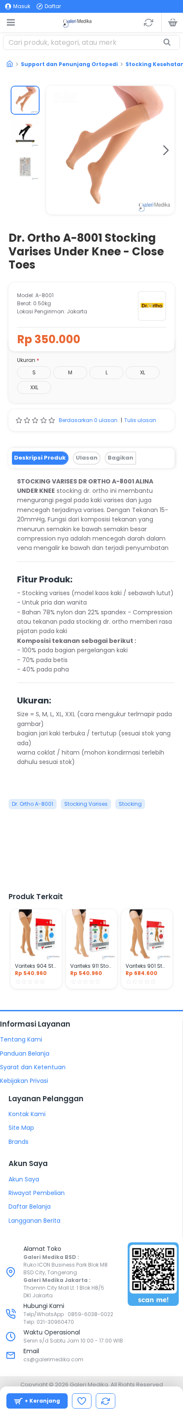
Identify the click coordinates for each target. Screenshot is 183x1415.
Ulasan (86, 458)
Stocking (130, 803)
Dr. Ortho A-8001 (32, 803)
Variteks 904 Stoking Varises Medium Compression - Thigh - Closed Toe (36, 966)
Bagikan (120, 458)
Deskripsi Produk (40, 458)
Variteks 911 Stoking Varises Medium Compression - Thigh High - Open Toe (91, 966)
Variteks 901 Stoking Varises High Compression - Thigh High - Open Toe (147, 966)
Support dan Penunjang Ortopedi (69, 64)
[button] (54, 150)
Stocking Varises (86, 803)
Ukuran (26, 360)
